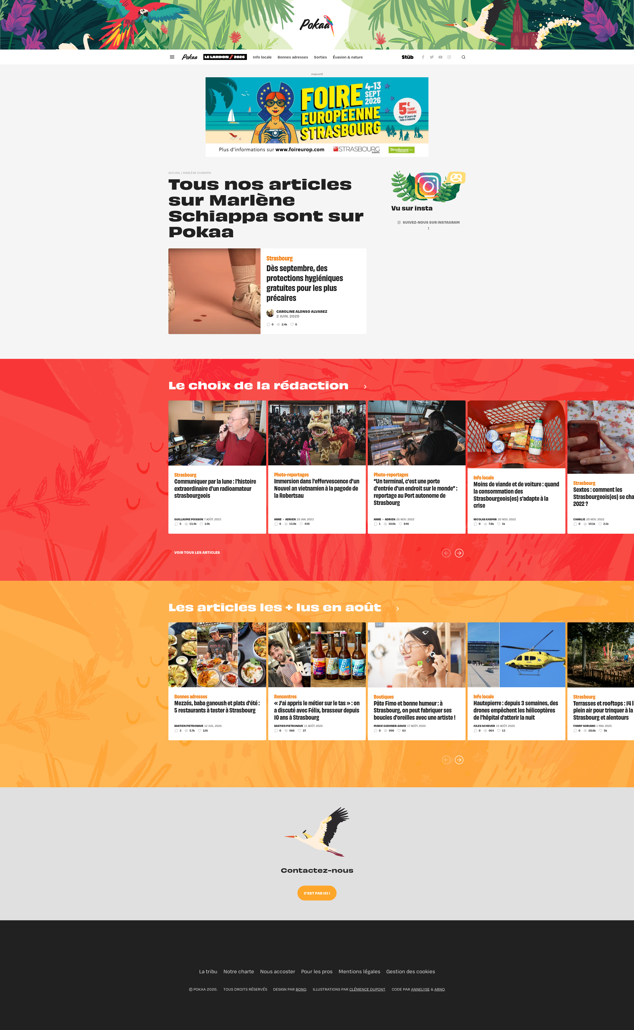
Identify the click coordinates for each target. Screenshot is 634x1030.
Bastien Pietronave (188, 725)
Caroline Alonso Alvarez (301, 311)
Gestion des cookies (410, 971)
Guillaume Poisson (188, 519)
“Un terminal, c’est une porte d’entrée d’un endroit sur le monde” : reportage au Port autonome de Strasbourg (415, 491)
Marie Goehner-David (390, 725)
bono (301, 989)
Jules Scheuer (484, 725)
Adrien (290, 519)
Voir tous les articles (197, 552)
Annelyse (420, 989)
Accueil (174, 173)
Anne (278, 519)
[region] (299, 57)
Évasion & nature (348, 56)
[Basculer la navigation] (172, 57)
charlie (579, 519)
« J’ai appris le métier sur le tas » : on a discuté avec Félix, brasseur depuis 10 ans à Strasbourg (317, 710)
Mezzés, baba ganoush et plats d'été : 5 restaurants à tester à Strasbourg (217, 706)
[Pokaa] (317, 25)
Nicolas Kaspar (485, 519)
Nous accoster (277, 971)
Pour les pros (317, 971)
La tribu (208, 971)
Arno (439, 989)
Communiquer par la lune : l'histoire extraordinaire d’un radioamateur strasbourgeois (215, 488)
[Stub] (407, 57)
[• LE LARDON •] (225, 57)
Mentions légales (359, 971)
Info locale (262, 56)
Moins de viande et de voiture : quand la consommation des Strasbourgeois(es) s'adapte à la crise (516, 494)
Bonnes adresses (293, 56)
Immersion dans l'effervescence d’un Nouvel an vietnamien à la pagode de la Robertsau (316, 488)
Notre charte (238, 971)
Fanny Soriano (584, 725)
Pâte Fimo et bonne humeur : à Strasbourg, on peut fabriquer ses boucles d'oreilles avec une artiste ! (414, 710)
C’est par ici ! (317, 893)
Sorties (320, 56)
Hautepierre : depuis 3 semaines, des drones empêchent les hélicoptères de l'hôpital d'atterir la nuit (516, 710)
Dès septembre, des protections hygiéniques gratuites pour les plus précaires (304, 282)
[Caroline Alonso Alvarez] (270, 313)
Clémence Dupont (367, 989)
